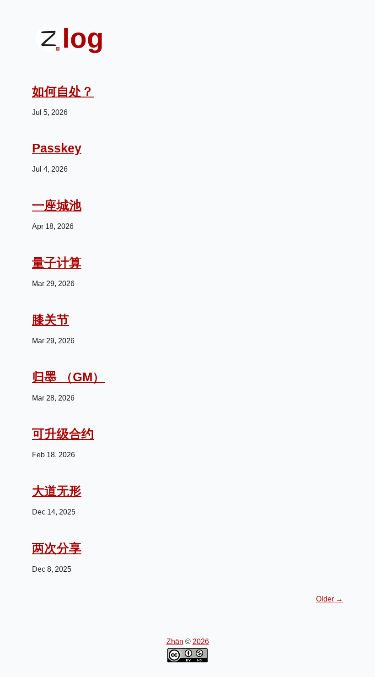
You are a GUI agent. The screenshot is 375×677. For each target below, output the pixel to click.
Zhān (174, 641)
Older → (329, 599)
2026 (201, 641)
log (83, 38)
